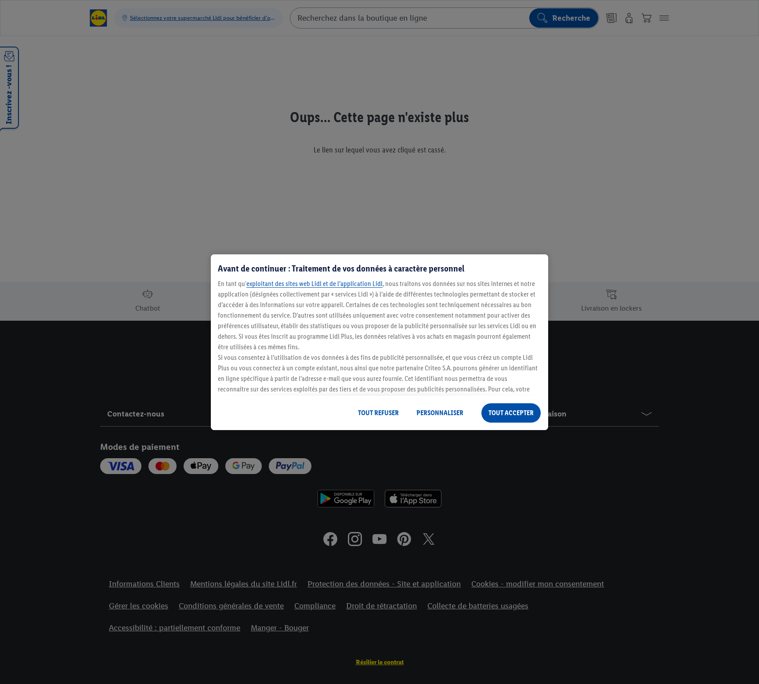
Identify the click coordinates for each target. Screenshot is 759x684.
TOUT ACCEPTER (511, 413)
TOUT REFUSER (378, 413)
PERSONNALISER (439, 413)
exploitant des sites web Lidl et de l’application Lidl (314, 283)
